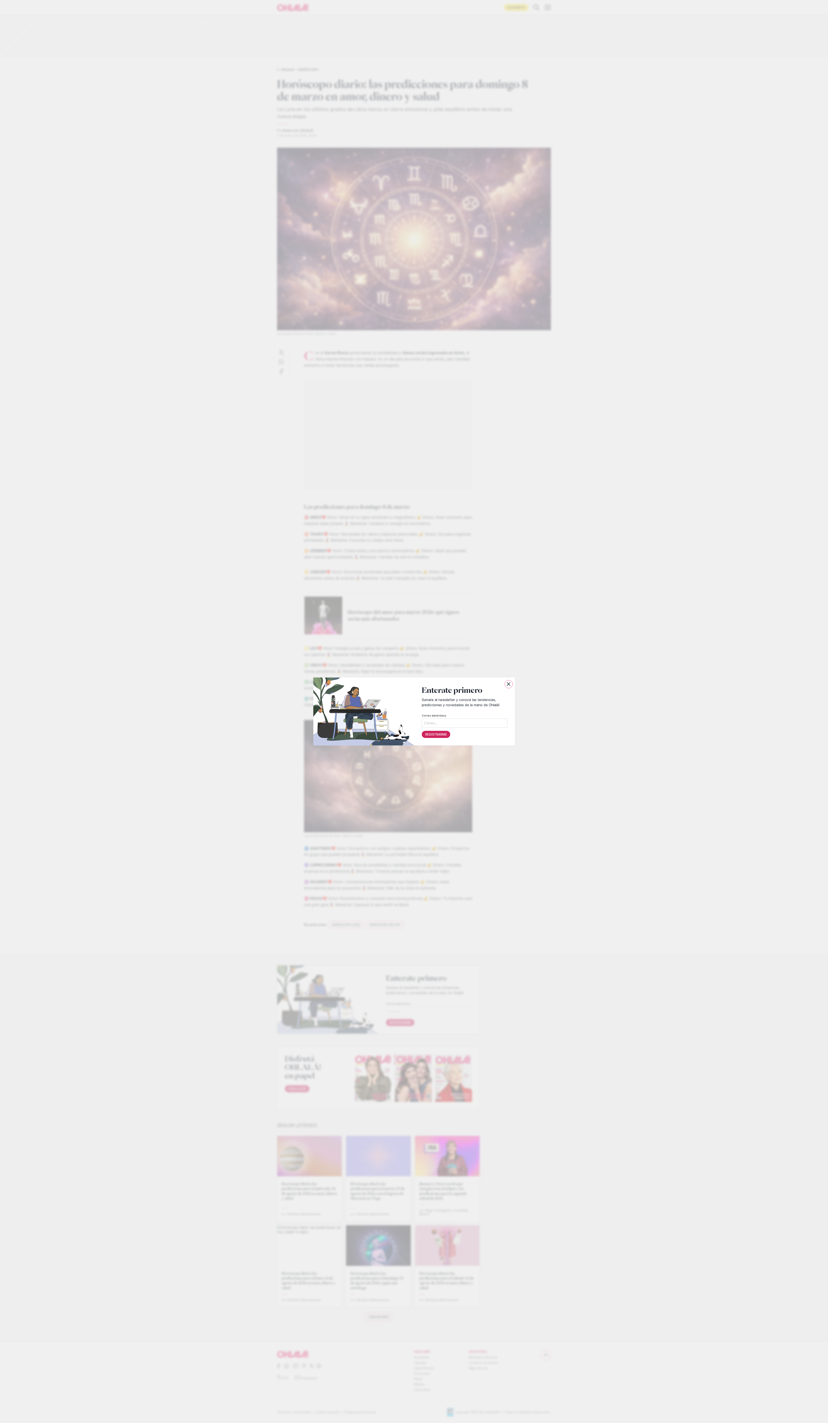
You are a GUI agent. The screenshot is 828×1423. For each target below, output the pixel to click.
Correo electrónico (434, 715)
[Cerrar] (509, 684)
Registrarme (436, 734)
